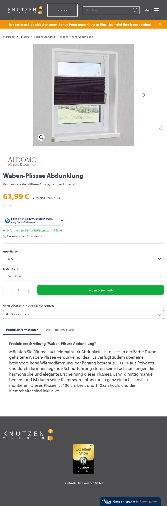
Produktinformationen (22, 330)
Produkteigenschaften (61, 330)
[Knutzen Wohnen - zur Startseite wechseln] (25, 10)
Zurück (62, 10)
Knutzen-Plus (97, 24)
